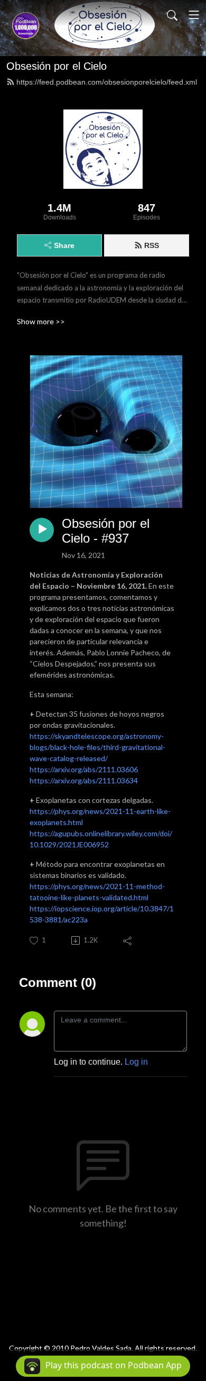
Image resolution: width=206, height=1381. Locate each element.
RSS (151, 245)
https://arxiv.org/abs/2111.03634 (84, 780)
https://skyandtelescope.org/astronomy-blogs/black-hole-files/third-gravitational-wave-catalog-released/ (97, 747)
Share (64, 245)
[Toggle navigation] (194, 15)
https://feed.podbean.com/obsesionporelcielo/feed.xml (106, 82)
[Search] (172, 14)
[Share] (128, 940)
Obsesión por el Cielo (56, 66)
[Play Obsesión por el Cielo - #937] (42, 530)
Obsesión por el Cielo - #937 (105, 531)
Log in (136, 1061)
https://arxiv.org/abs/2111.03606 (84, 769)
